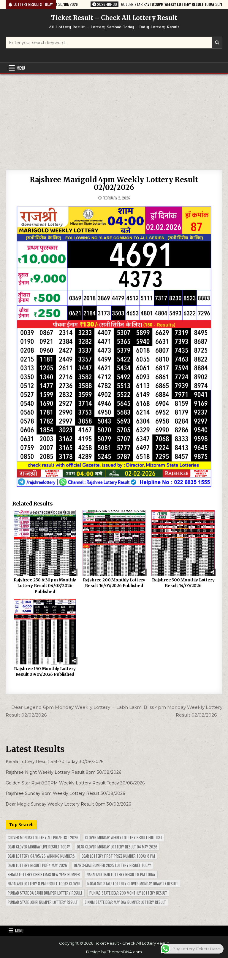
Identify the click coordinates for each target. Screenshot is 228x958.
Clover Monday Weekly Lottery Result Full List (123, 837)
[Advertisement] (114, 118)
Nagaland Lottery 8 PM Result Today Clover (44, 884)
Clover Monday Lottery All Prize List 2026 (43, 837)
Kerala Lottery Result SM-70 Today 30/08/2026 (54, 761)
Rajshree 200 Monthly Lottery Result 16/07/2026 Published (114, 583)
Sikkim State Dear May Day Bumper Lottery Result (125, 902)
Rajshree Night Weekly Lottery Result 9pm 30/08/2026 (63, 772)
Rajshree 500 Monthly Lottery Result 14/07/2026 (183, 583)
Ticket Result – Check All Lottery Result (114, 17)
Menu (21, 68)
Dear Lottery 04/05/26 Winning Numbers (41, 856)
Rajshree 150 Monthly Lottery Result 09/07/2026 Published (44, 671)
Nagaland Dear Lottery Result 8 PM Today (121, 874)
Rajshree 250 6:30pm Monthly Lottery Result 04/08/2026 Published (45, 585)
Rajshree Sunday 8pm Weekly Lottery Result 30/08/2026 (65, 793)
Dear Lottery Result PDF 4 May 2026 (37, 865)
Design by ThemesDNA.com (114, 951)
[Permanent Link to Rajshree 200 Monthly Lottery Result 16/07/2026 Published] (113, 542)
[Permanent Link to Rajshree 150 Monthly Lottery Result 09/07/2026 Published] (44, 631)
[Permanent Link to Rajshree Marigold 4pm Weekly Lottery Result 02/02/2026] (114, 347)
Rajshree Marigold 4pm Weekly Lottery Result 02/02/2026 (114, 183)
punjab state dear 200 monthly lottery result (128, 893)
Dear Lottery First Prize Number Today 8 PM (118, 856)
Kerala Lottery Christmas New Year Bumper (44, 874)
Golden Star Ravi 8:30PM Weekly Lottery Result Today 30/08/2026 (75, 783)
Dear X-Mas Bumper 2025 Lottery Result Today (112, 865)
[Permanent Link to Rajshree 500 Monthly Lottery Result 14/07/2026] (183, 542)
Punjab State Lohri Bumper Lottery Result (43, 902)
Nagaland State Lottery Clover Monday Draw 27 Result (132, 884)
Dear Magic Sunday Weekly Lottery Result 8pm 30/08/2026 (68, 804)
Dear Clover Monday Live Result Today (39, 847)
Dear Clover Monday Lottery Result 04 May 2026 (117, 847)
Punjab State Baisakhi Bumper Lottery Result (45, 893)
